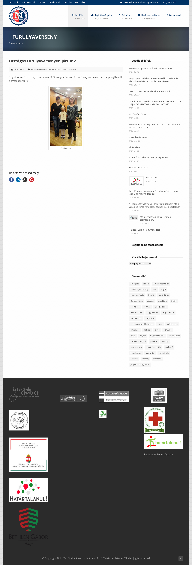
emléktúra (162, 301)
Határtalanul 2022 (138, 167)
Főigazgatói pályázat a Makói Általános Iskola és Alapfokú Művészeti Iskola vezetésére (153, 80)
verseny (72, 69)
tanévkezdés (135, 353)
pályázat (153, 341)
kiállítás (147, 330)
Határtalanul (152, 177)
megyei (143, 335)
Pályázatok (13, 2)
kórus (157, 330)
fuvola (51, 69)
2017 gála (134, 283)
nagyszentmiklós (157, 335)
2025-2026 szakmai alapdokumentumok (149, 91)
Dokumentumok (28, 2)
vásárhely (157, 358)
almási (146, 283)
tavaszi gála (164, 353)
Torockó (134, 358)
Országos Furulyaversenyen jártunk (42, 60)
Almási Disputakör (161, 283)
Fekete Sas (134, 307)
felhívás (147, 307)
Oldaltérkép (80, 2)
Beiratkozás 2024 (138, 137)
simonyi (165, 341)
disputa (150, 301)
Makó (132, 335)
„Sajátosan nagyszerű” (139, 364)
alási (154, 289)
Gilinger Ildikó (160, 307)
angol (163, 289)
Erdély (173, 301)
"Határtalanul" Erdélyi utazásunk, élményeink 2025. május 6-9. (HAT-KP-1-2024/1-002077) (155, 103)
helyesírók (150, 318)
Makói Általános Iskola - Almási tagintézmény (155, 218)
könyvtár (167, 330)
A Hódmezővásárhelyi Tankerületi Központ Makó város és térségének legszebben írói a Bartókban (154, 205)
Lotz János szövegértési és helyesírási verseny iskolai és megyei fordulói (153, 192)
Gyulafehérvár (136, 312)
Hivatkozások (54, 2)
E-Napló (42, 2)
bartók (151, 295)
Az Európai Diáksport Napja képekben (148, 157)
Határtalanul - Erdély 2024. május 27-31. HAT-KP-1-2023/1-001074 (155, 126)
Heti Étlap (68, 2)
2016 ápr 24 (19, 69)
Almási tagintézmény (139, 289)
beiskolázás (164, 295)
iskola (160, 324)
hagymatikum (152, 312)
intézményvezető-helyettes (141, 324)
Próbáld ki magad (138, 341)
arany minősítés (137, 295)
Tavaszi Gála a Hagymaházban (144, 229)
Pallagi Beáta (174, 335)
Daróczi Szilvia (136, 301)
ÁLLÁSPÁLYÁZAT (137, 114)
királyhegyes (172, 324)
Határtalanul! (135, 318)
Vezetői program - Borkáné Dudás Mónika (150, 68)
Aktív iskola (134, 147)
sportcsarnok (136, 347)
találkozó (169, 347)
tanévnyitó (150, 353)
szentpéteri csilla (153, 347)
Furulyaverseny (39, 69)
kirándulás (134, 330)
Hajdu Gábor (168, 312)
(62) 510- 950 (169, 2)
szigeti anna (61, 69)
